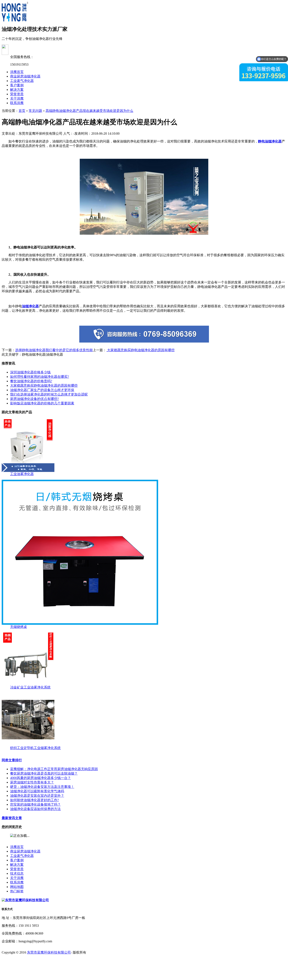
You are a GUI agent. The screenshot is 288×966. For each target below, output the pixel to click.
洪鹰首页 (17, 72)
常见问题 (35, 110)
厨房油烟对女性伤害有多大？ (32, 782)
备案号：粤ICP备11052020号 (23, 960)
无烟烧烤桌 (18, 627)
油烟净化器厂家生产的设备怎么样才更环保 (42, 390)
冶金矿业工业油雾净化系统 (30, 687)
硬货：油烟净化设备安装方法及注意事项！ (42, 787)
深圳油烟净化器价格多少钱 (30, 372)
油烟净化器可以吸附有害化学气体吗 (37, 791)
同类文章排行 (12, 760)
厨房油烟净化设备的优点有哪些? (34, 399)
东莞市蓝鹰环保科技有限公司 (49, 952)
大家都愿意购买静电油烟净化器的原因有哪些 (140, 350)
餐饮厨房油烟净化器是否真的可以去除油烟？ (44, 773)
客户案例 (17, 85)
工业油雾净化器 (22, 474)
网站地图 (17, 887)
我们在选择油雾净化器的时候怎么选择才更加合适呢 (49, 394)
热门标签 (17, 891)
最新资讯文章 (12, 818)
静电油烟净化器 (270, 141)
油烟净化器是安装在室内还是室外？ (37, 795)
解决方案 (17, 89)
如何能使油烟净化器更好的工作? (34, 800)
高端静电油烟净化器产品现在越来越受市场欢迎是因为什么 (89, 110)
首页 (22, 110)
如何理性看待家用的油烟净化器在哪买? (39, 376)
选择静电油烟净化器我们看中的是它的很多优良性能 (54, 350)
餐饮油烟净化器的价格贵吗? (31, 381)
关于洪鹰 (17, 98)
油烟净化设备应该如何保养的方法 (35, 809)
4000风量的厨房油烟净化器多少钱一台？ (40, 778)
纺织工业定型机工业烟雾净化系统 (35, 748)
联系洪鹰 (17, 103)
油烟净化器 (30, 306)
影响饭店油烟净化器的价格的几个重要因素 (42, 403)
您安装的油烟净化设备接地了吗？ (35, 804)
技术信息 (17, 873)
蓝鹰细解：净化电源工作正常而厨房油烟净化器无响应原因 (54, 769)
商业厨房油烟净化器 (25, 76)
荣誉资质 (17, 94)
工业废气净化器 (22, 81)
